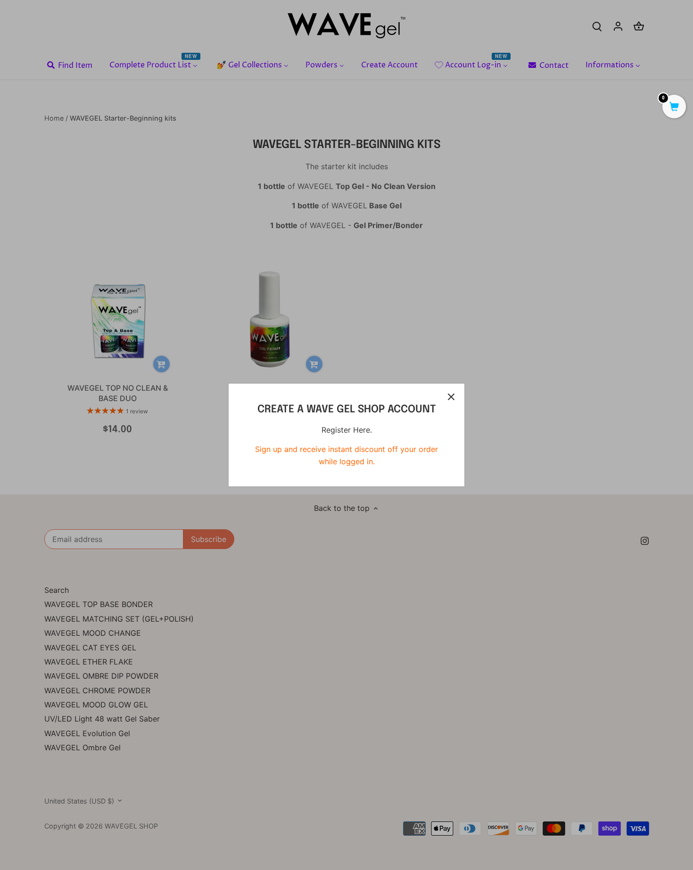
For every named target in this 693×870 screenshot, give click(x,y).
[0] (674, 107)
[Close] (451, 396)
